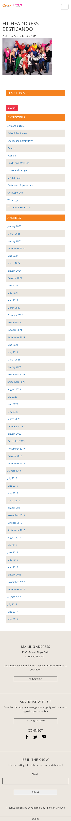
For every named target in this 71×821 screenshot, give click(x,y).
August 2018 (14, 537)
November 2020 (16, 374)
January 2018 (14, 574)
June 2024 (12, 255)
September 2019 (16, 463)
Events (11, 148)
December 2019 (16, 441)
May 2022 (12, 292)
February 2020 (15, 426)
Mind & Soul (13, 177)
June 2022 (12, 285)
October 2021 (14, 329)
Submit (35, 792)
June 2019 (12, 485)
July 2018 (12, 544)
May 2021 (12, 352)
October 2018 (14, 522)
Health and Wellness (18, 162)
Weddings (12, 200)
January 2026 (14, 226)
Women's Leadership (18, 207)
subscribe (35, 679)
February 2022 (15, 315)
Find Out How (35, 721)
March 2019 (13, 500)
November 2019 (16, 448)
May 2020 (12, 411)
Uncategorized (15, 192)
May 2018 (12, 559)
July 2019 (12, 478)
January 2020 (14, 433)
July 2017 (12, 604)
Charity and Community (20, 140)
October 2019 (14, 456)
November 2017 (16, 582)
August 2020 (14, 389)
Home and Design (17, 170)
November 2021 (16, 322)
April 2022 (12, 300)
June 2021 (12, 344)
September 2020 (16, 381)
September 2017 (16, 589)
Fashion (11, 155)
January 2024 (14, 270)
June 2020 (12, 404)
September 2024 (16, 248)
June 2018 (12, 552)
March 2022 (13, 307)
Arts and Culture (16, 125)
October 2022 (14, 278)
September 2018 (16, 530)
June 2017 (12, 611)
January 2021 (14, 367)
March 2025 (13, 233)
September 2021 (16, 337)
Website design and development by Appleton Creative (35, 807)
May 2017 (12, 619)
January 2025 (14, 241)
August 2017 (14, 596)
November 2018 (16, 515)
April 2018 (12, 567)
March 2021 (13, 359)
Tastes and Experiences (20, 185)
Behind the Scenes (17, 133)
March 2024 (13, 263)
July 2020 (12, 396)
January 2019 (14, 507)
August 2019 (14, 470)
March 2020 (13, 419)
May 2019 (12, 493)
